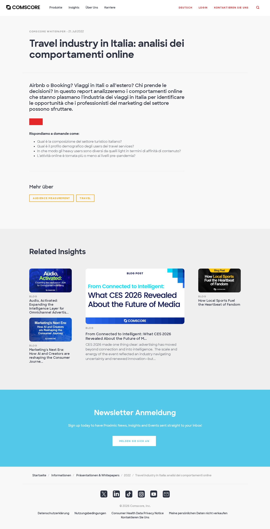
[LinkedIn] (116, 495)
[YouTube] (153, 495)
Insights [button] (74, 7)
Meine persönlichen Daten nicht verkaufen (198, 513)
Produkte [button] (55, 7)
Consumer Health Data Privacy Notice (137, 513)
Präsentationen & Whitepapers (97, 475)
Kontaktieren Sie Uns (135, 517)
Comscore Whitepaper (47, 31)
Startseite (39, 475)
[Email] (166, 495)
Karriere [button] (109, 7)
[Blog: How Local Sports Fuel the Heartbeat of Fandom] (219, 280)
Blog (33, 296)
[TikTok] (128, 495)
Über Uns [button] (92, 7)
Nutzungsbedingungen (90, 513)
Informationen (61, 475)
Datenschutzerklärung (53, 513)
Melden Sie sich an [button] (134, 441)
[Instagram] (141, 495)
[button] (185, 10)
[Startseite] (23, 9)
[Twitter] (104, 495)
